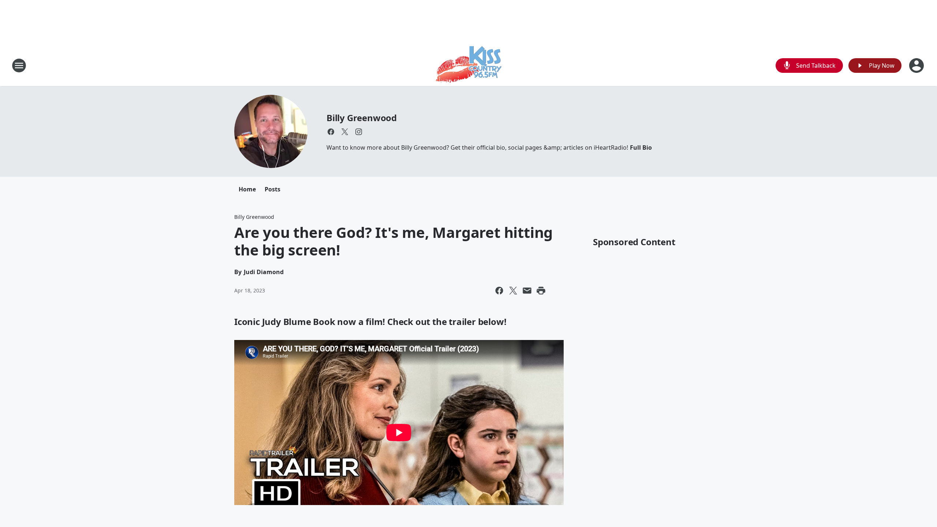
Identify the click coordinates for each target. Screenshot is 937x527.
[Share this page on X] (513, 290)
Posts (272, 189)
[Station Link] (468, 65)
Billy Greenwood (361, 118)
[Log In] (917, 65)
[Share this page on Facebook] (499, 290)
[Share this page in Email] (527, 290)
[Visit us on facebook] (330, 131)
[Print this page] (541, 290)
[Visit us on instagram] (358, 131)
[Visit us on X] (344, 131)
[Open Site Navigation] (19, 65)
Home (247, 189)
